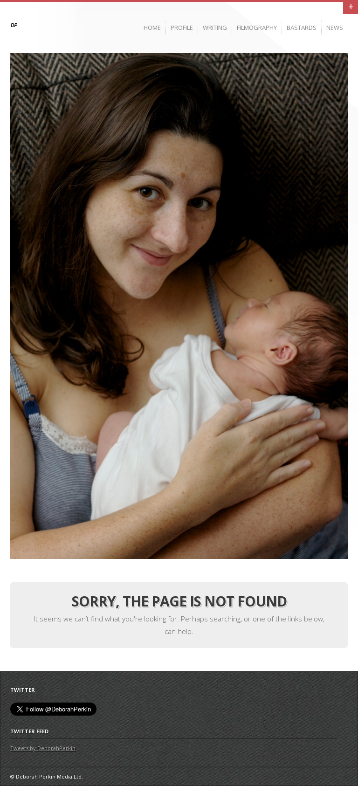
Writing (215, 27)
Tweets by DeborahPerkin (43, 748)
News (334, 27)
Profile (182, 27)
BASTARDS (302, 27)
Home (152, 27)
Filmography (257, 27)
